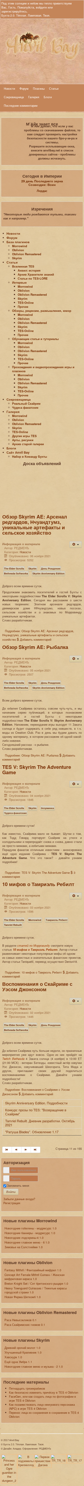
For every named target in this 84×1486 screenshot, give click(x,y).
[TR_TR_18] (58, 1458)
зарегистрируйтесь (14, 11)
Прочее (23, 306)
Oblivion (18, 250)
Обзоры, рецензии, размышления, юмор (41, 310)
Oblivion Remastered (26, 254)
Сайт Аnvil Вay (18, 452)
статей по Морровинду (33, 945)
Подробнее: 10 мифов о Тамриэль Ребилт (33, 972)
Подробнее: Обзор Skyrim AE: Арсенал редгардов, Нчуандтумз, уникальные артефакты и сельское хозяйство (38, 635)
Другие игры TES (24, 436)
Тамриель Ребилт (56, 920)
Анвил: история (29, 270)
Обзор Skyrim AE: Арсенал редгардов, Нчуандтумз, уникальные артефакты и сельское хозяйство (34, 524)
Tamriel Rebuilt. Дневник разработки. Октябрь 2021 (40, 1122)
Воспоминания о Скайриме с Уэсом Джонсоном (37, 986)
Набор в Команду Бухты (29, 456)
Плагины (39, 88)
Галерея (33, 97)
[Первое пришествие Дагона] (43, 1460)
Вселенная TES (23, 266)
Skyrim (17, 258)
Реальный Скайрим (26, 403)
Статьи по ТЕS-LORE (33, 278)
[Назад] (16, 1150)
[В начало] (7, 1150)
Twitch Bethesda (13, 1059)
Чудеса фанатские (25, 407)
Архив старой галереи (28, 444)
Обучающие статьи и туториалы (35, 339)
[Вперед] (26, 1150)
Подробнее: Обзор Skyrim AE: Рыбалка (31, 755)
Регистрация (11, 1203)
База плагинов (18, 242)
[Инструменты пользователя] (75, 544)
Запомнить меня (18, 1186)
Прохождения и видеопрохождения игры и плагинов (43, 369)
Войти (10, 1192)
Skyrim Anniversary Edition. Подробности (36, 1103)
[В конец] (35, 1150)
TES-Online (26, 302)
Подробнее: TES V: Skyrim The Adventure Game (37, 872)
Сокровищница (14, 97)
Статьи (53, 88)
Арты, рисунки (22, 440)
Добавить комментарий (35, 639)
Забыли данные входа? (19, 1199)
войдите (41, 7)
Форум (23, 88)
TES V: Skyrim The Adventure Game (36, 769)
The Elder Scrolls (14, 568)
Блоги (48, 97)
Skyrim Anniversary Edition (48, 573)
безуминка (47, 808)
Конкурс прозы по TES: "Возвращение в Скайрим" (35, 1112)
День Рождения (50, 568)
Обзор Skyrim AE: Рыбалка (35, 647)
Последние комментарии (20, 105)
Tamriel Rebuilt (13, 925)
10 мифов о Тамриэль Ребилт (38, 884)
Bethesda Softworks (16, 573)
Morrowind (19, 246)
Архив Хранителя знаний (36, 274)
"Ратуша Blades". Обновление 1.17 (31, 1131)
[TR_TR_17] (75, 1458)
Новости (9, 88)
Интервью (19, 282)
